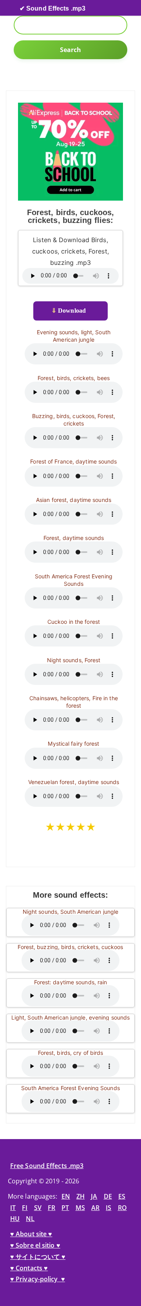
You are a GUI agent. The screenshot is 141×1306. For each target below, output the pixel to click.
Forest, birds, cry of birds (70, 1052)
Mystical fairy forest (73, 743)
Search (70, 49)
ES (121, 1196)
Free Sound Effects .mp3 (46, 1165)
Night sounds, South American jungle (71, 911)
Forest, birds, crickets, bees (74, 378)
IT (13, 1207)
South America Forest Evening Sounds (70, 1088)
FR (51, 1207)
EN (65, 1196)
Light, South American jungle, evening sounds (70, 1017)
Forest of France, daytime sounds (73, 461)
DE (108, 1196)
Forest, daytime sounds (73, 537)
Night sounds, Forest (74, 660)
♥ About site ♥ (31, 1234)
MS (80, 1207)
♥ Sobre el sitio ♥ (35, 1245)
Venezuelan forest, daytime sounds (73, 782)
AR (95, 1207)
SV (38, 1207)
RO (122, 1207)
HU (15, 1218)
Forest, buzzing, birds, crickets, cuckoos (70, 947)
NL (30, 1218)
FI (24, 1207)
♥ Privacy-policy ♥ (37, 1279)
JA (94, 1196)
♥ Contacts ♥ (29, 1268)
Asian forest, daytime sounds (73, 499)
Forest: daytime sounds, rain (70, 982)
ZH (80, 1196)
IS (108, 1207)
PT (65, 1207)
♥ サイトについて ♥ (37, 1256)
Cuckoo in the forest (73, 621)
